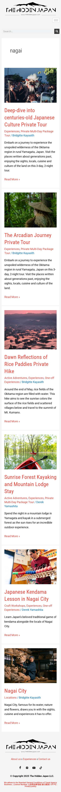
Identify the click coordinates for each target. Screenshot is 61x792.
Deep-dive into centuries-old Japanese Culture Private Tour (29, 117)
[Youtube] (34, 767)
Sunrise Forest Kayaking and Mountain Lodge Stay (30, 484)
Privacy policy (30, 786)
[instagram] (27, 767)
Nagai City (15, 691)
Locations (10, 697)
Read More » (12, 179)
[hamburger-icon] (55, 20)
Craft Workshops (14, 605)
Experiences (12, 131)
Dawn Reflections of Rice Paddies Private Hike (26, 364)
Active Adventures (15, 378)
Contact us (44, 759)
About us (16, 759)
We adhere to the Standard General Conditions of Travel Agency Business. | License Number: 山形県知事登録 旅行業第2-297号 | (30, 784)
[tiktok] (40, 767)
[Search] (56, 31)
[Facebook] (20, 767)
